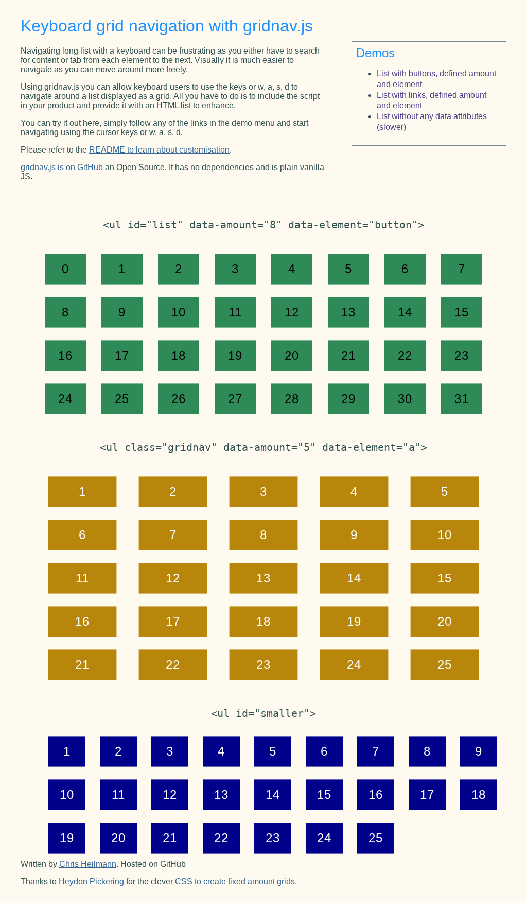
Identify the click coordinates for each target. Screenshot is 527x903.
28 (291, 399)
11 (235, 312)
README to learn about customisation (159, 149)
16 (65, 355)
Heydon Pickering (91, 881)
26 (178, 399)
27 (235, 399)
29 (348, 399)
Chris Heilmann (87, 864)
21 (348, 355)
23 (461, 355)
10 (178, 312)
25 (122, 399)
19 (235, 355)
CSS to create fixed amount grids (235, 881)
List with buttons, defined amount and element (436, 79)
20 (291, 355)
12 (291, 312)
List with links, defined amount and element (431, 100)
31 (461, 399)
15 (461, 312)
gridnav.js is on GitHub (62, 167)
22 (405, 355)
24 (65, 399)
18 (178, 355)
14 (405, 312)
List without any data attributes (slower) (432, 121)
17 (122, 355)
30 (405, 399)
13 (348, 312)
